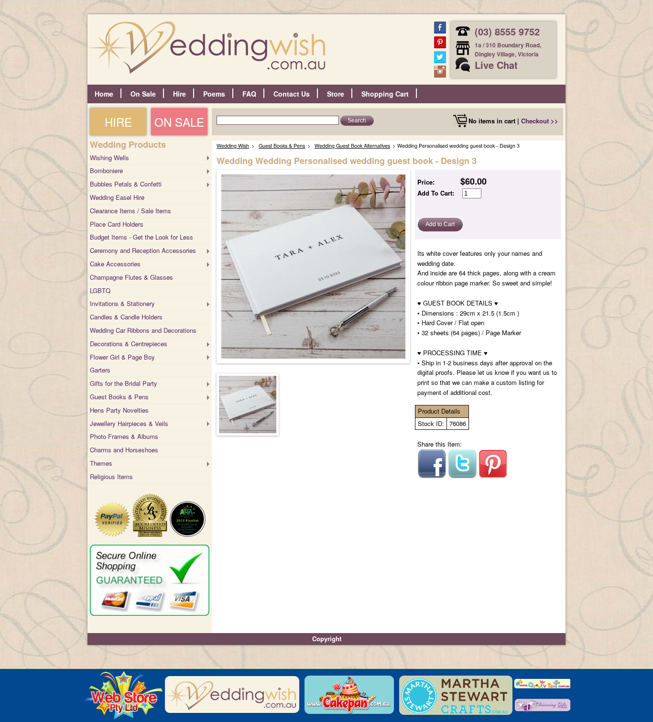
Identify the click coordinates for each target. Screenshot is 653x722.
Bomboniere (106, 170)
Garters (100, 369)
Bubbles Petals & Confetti (126, 183)
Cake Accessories (115, 263)
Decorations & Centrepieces (128, 343)
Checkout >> (539, 120)
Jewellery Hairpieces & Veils (129, 423)
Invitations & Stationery (122, 303)
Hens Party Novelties (119, 410)
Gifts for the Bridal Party (123, 383)
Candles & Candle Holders (126, 316)
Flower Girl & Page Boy (122, 356)
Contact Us (291, 93)
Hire (179, 93)
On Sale (143, 93)
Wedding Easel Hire (117, 197)
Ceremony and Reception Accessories (143, 250)
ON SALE (179, 121)
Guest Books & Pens (119, 396)
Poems (214, 93)
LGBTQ (100, 290)
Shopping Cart (385, 93)
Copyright (326, 638)
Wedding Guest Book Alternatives (352, 145)
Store (335, 93)
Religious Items (111, 476)
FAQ (249, 93)
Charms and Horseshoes (124, 449)
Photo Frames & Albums (124, 436)
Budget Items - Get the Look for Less (141, 236)
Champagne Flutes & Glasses (131, 277)
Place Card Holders (116, 224)
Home (104, 93)
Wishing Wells (109, 157)
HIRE (118, 121)
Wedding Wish (233, 145)
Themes (101, 463)
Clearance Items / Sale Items (130, 210)
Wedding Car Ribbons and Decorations (143, 330)
